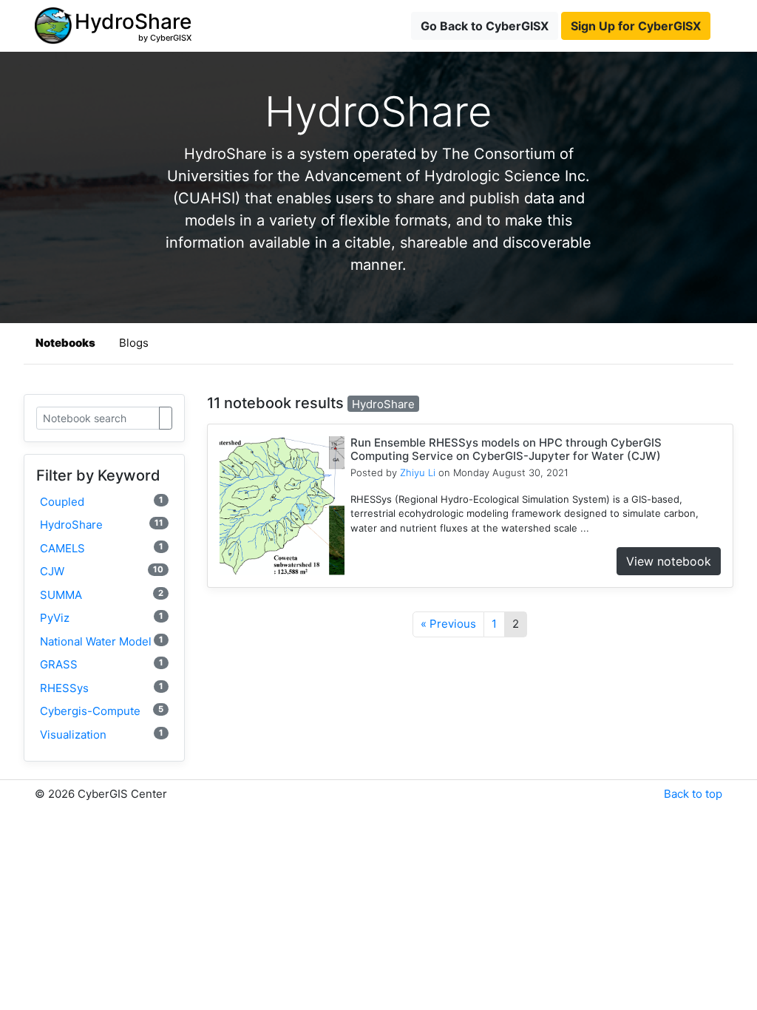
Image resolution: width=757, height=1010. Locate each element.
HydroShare (101, 525)
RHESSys (101, 688)
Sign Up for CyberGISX (636, 25)
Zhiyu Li (417, 472)
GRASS (101, 664)
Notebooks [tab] (65, 343)
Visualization (101, 735)
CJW (101, 571)
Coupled (101, 502)
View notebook (668, 561)
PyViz (101, 618)
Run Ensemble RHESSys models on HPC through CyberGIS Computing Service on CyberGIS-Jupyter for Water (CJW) (506, 449)
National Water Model (101, 641)
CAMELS (101, 548)
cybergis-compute (101, 711)
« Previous (448, 624)
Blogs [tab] (134, 343)
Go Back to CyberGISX (485, 25)
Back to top (693, 794)
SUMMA (101, 595)
